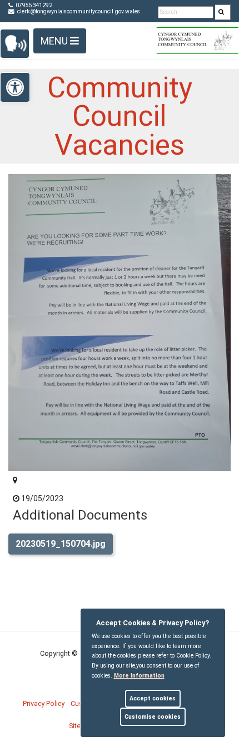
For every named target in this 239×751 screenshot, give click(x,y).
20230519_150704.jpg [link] (61, 543)
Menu (55, 41)
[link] (221, 12)
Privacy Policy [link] (43, 703)
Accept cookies (153, 698)
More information (139, 675)
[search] (223, 12)
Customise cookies (153, 716)
